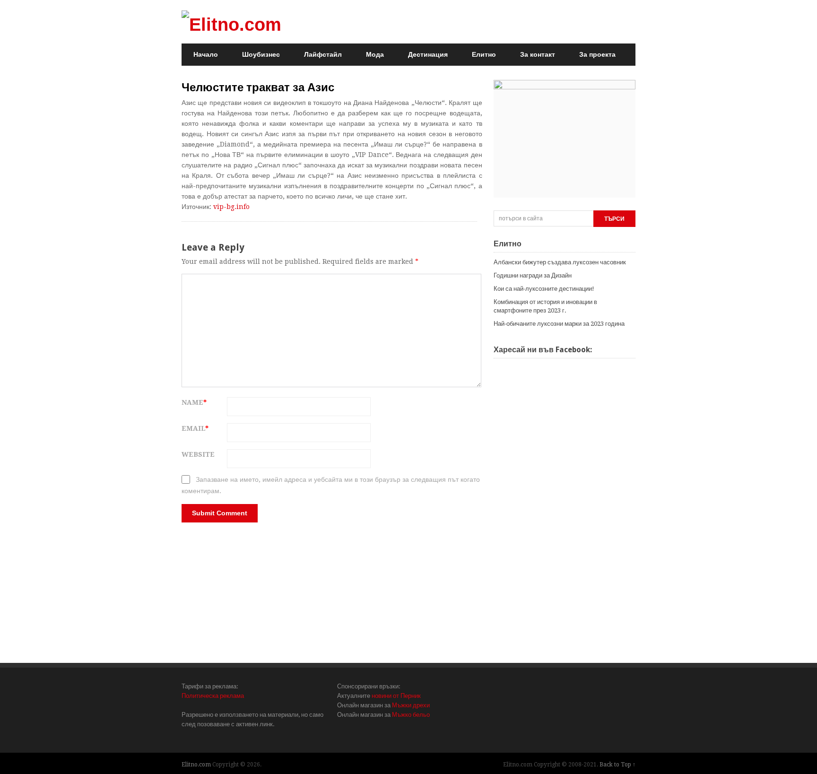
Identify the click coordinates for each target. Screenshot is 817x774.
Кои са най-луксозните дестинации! (544, 288)
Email (195, 428)
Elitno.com (196, 764)
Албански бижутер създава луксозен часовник (560, 262)
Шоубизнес (261, 54)
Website (198, 454)
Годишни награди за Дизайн (533, 275)
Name (194, 402)
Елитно (484, 54)
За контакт (537, 54)
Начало (205, 54)
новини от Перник (396, 695)
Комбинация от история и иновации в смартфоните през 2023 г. (545, 306)
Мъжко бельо (411, 714)
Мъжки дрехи (411, 705)
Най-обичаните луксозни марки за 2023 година (559, 323)
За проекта (597, 54)
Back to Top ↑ (617, 764)
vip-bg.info (231, 206)
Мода (375, 54)
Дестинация (428, 54)
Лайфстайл (323, 54)
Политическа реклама (213, 695)
